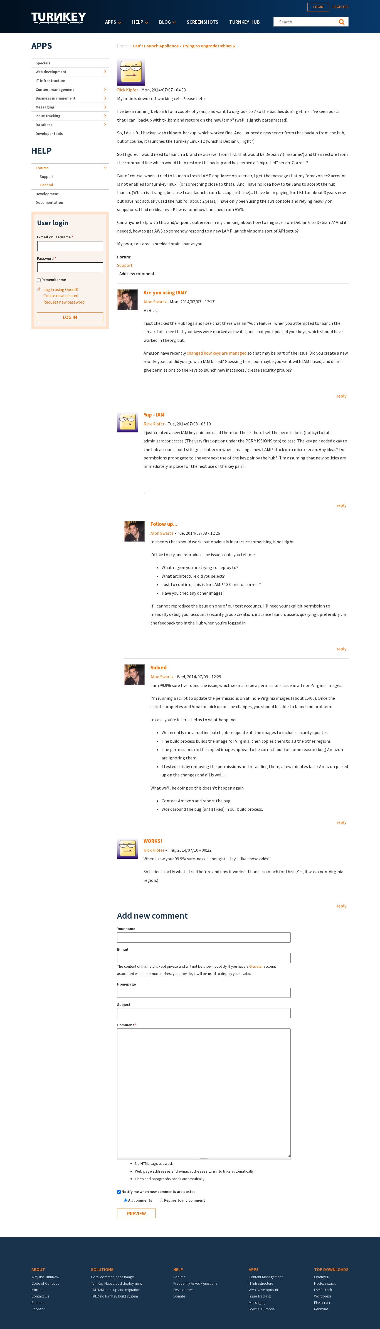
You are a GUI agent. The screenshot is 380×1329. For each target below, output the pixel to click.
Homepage (126, 984)
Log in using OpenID (60, 289)
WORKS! (153, 841)
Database (44, 124)
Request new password (64, 302)
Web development (51, 71)
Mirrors (36, 1289)
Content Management (266, 1276)
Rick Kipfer (127, 90)
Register (340, 6)
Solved (158, 667)
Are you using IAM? (165, 292)
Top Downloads (331, 1269)
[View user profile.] (131, 71)
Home (122, 46)
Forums (42, 167)
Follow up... (163, 524)
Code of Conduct (45, 1283)
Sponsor (38, 1308)
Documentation (49, 202)
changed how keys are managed (216, 353)
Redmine (321, 1308)
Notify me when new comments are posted (159, 1191)
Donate (179, 1296)
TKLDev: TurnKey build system (114, 1296)
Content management (55, 89)
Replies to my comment (184, 1200)
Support (125, 265)
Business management (55, 98)
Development (47, 193)
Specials (43, 63)
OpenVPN (322, 1276)
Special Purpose (262, 1308)
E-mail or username (55, 236)
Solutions (102, 1269)
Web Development (263, 1289)
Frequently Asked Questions (195, 1283)
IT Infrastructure (50, 80)
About (38, 1269)
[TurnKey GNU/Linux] (58, 22)
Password (46, 258)
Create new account (61, 295)
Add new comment (137, 273)
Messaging (45, 107)
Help (136, 22)
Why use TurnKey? (45, 1276)
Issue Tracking (260, 1296)
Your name (126, 928)
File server (322, 1302)
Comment (127, 1025)
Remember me (53, 279)
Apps (109, 22)
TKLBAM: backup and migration (115, 1289)
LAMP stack (323, 1289)
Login (318, 6)
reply (341, 396)
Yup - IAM (154, 414)
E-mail (122, 949)
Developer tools (49, 133)
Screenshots (202, 22)
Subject (123, 1004)
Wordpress (322, 1296)
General (46, 184)
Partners (37, 1302)
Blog (163, 22)
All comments (140, 1200)
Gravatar (256, 966)
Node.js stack (324, 1283)
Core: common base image (112, 1276)
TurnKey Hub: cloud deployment (116, 1283)
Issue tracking (48, 115)
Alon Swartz (155, 301)
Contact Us (40, 1296)
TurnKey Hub (244, 22)
